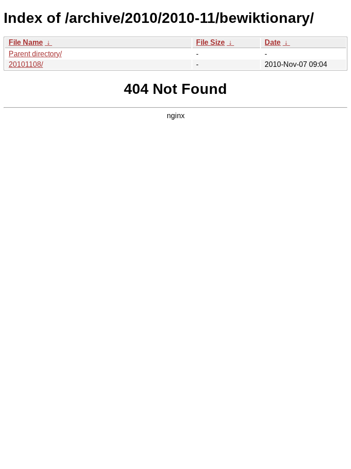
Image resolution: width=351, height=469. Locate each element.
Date (273, 42)
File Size (210, 42)
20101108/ (26, 64)
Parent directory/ (35, 54)
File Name (26, 42)
